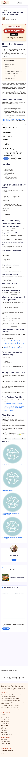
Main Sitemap (4, 739)
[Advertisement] (14, 650)
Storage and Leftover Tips (10, 76)
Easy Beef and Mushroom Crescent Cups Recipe (12, 708)
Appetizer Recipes (5, 727)
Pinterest (20, 158)
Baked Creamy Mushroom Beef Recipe (9, 707)
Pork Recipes (4, 730)
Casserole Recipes (5, 719)
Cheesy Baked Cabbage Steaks (11, 62)
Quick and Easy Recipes (6, 717)
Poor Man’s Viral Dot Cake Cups (8, 696)
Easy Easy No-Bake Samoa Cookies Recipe (10, 705)
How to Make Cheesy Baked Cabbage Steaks (14, 69)
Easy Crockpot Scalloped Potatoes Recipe (10, 700)
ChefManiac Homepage (6, 753)
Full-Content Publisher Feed (7, 750)
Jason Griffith (9, 18)
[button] (19, 3)
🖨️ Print (6, 158)
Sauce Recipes (4, 725)
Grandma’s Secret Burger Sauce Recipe (10, 698)
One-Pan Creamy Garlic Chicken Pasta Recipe (11, 694)
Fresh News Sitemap (5, 741)
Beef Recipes (4, 732)
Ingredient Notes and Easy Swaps (12, 68)
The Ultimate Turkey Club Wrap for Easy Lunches (14, 343)
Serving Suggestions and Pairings (11, 73)
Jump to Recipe (14, 34)
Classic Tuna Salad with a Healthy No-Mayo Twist (14, 342)
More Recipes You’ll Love (10, 78)
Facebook (13, 158)
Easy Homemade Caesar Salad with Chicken (13, 340)
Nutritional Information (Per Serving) (12, 75)
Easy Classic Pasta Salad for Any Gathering (13, 347)
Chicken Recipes (5, 728)
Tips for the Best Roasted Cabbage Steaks (13, 71)
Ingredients (7, 66)
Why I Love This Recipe (9, 64)
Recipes (3, 714)
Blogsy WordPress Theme (16, 679)
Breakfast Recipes (5, 723)
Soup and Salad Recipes (6, 734)
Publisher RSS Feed (5, 743)
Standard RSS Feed (5, 745)
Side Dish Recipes (5, 721)
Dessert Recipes (4, 716)
